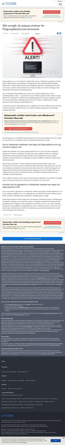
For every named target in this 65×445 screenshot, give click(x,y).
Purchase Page (14, 353)
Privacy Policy (58, 352)
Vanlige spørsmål (45, 270)
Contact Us (11, 388)
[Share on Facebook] (58, 33)
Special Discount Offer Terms (9, 401)
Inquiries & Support (30, 380)
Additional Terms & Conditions (26, 401)
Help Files (4, 380)
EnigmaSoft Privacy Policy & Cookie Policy (12, 404)
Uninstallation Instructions (46, 353)
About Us (4, 388)
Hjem (3, 361)
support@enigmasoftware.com (50, 313)
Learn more (29, 17)
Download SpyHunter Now (51, 12)
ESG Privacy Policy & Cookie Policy (34, 404)
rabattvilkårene (31, 333)
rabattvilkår (34, 284)
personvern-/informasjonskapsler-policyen (17, 333)
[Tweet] (60, 33)
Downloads (21, 380)
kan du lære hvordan (55, 345)
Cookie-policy (54, 398)
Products (4, 367)
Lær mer (23, 124)
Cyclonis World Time (23, 372)
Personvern (46, 398)
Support (4, 376)
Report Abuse (18, 388)
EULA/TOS (3, 333)
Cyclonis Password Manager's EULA (11, 398)
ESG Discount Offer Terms (27, 407)
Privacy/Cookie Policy (56, 17)
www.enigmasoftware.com (13, 304)
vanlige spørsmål (12, 345)
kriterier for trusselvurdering (23, 345)
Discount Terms (5, 353)
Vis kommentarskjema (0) (32, 238)
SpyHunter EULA (39, 401)
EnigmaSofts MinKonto (18, 314)
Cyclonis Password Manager (9, 372)
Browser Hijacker (26, 33)
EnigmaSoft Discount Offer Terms (10, 407)
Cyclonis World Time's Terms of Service (32, 398)
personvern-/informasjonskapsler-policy (20, 284)
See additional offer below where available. (14, 132)
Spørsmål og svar (12, 380)
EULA (48, 17)
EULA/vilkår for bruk (6, 284)
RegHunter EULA (49, 401)
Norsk (37, 34)
